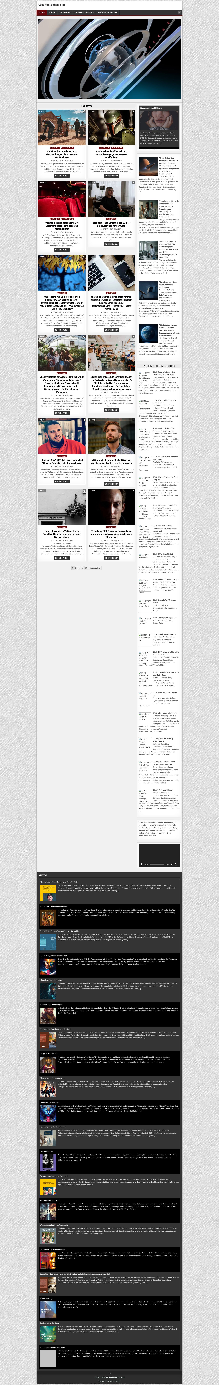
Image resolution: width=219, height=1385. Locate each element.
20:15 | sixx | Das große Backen (165, 716)
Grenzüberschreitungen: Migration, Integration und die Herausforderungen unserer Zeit (75, 1203)
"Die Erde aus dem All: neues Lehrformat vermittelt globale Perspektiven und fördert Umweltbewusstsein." (169, 333)
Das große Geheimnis (48, 983)
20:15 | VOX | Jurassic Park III (164, 637)
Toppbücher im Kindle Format (84, 12)
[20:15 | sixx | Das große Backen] (145, 727)
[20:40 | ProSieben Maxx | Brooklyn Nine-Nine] (145, 804)
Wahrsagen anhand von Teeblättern (54, 1154)
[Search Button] (179, 12)
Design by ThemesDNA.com (109, 1384)
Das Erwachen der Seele (49, 1252)
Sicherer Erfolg (46, 1228)
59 (86, 568)
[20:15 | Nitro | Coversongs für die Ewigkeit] (145, 491)
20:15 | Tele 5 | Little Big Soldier (165, 620)
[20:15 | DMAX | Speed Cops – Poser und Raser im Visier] (145, 442)
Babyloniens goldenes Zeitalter (52, 1277)
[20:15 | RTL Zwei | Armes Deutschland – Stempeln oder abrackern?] (145, 540)
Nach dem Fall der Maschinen (52, 1130)
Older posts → (95, 568)
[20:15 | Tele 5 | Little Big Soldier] (145, 632)
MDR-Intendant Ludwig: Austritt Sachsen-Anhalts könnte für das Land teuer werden (111, 462)
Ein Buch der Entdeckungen (51, 934)
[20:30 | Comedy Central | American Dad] (145, 753)
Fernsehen (56, 148)
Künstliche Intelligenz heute (51, 909)
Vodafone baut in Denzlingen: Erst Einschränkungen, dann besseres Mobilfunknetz (61, 225)
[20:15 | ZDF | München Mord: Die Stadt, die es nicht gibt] (145, 666)
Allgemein (112, 219)
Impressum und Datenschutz (107, 12)
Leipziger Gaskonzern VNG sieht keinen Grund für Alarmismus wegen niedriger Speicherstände (61, 534)
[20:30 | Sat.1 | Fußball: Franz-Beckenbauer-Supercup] (145, 776)
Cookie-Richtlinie (71, 1381)
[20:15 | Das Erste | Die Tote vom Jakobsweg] (145, 471)
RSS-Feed (55, 161)
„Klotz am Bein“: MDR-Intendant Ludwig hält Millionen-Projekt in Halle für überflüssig (62, 462)
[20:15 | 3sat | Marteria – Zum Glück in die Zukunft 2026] (145, 386)
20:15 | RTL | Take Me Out (163, 557)
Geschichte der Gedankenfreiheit (53, 1179)
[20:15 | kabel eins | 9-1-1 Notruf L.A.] (145, 707)
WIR (142, 108)
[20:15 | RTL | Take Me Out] (145, 568)
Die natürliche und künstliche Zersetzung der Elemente (62, 1301)
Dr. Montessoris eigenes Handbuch (54, 1105)
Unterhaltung (68, 148)
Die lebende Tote (46, 1081)
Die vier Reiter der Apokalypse (52, 1007)
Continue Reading (62, 176)
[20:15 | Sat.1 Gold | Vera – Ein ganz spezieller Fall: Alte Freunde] (145, 594)
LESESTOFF (52, 12)
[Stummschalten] (172, 867)
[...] (148, 149)
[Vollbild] (176, 867)
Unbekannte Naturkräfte (49, 1032)
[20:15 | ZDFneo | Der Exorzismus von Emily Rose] (145, 686)
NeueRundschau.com (51, 4)
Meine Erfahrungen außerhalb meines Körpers (58, 1326)
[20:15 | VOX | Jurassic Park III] (145, 648)
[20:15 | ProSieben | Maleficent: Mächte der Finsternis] (145, 519)
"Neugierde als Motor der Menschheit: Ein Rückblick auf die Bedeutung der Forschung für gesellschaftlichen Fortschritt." (169, 212)
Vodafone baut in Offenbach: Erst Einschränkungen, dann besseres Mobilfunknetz (111, 154)
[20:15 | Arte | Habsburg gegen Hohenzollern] (145, 414)
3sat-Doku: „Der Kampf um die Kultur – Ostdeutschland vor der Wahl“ (111, 224)
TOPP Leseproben (64, 12)
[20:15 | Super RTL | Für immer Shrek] (145, 614)
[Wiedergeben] (142, 867)
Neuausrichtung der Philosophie (52, 1056)
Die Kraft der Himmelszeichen (52, 1350)
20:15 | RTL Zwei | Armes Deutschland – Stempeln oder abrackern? (165, 531)
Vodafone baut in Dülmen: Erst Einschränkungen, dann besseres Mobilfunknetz (62, 154)
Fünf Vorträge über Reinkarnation (53, 885)
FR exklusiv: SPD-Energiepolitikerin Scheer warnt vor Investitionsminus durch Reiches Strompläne (111, 534)
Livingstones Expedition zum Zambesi (55, 958)
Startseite (42, 12)
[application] (159, 858)
